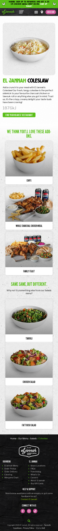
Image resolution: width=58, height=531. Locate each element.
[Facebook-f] (23, 511)
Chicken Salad (29, 382)
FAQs (33, 468)
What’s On (35, 474)
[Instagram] (29, 511)
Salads (33, 438)
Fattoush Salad (29, 425)
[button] (36, 12)
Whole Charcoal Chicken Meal (29, 226)
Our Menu (23, 438)
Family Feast (29, 271)
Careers (34, 477)
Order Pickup (10, 468)
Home (13, 438)
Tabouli (29, 338)
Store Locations (38, 466)
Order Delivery (10, 471)
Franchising (36, 471)
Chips (29, 180)
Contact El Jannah (29, 499)
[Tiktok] (35, 511)
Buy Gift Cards (37, 483)
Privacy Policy (28, 528)
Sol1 (43, 528)
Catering (8, 474)
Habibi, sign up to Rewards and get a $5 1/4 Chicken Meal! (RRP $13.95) (29, 4)
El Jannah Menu (11, 466)
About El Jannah (38, 480)
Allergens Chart (11, 477)
